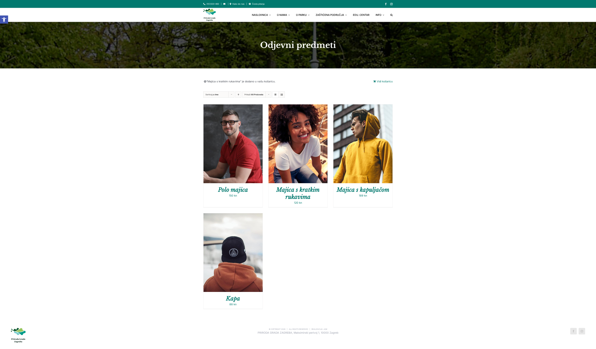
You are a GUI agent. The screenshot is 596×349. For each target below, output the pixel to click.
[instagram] (391, 4)
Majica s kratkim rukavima (298, 193)
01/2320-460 (213, 4)
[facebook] (386, 4)
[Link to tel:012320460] (204, 4)
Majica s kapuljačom (363, 189)
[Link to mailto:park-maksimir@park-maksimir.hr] (224, 4)
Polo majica (233, 189)
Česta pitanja (258, 4)
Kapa (233, 298)
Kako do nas (238, 4)
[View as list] (282, 95)
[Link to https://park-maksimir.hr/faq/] (250, 4)
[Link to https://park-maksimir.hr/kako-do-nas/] (230, 4)
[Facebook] (573, 331)
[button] (4, 20)
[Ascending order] (238, 94)
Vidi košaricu (385, 81)
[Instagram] (582, 331)
